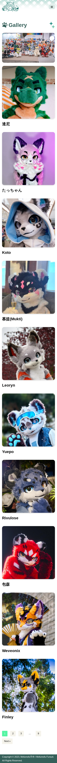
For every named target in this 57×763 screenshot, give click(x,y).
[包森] (28, 552)
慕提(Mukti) (12, 319)
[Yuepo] (28, 419)
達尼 (6, 124)
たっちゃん (12, 190)
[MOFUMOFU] (11, 7)
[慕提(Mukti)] (28, 287)
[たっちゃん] (28, 158)
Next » (7, 741)
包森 (6, 584)
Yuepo (8, 452)
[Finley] (28, 685)
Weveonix (11, 651)
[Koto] (28, 222)
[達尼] (28, 92)
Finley (7, 717)
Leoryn (8, 385)
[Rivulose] (28, 486)
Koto (6, 252)
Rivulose (10, 518)
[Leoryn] (28, 353)
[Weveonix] (28, 619)
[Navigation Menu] (52, 7)
